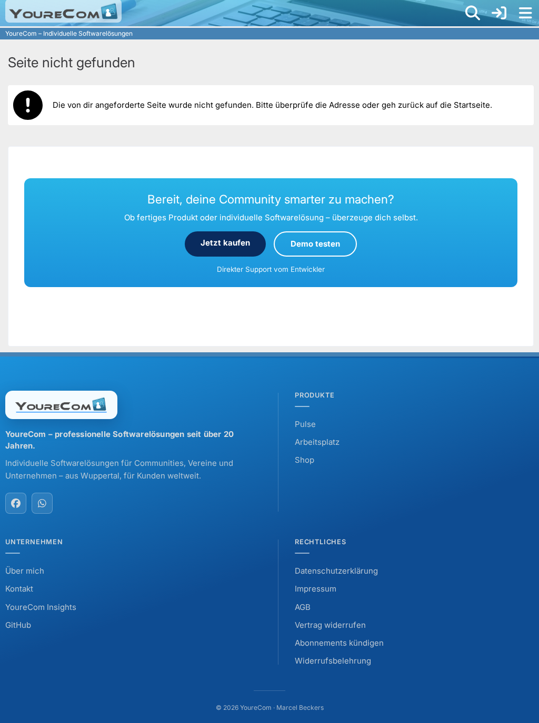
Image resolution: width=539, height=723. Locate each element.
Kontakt (19, 589)
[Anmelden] (499, 13)
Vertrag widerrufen (330, 625)
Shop (304, 460)
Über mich (24, 571)
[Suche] (472, 13)
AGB (303, 607)
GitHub (18, 625)
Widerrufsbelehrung (333, 661)
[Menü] (525, 13)
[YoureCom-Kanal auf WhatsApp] (42, 503)
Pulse (305, 424)
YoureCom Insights (40, 607)
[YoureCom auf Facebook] (15, 503)
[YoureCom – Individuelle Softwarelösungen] (63, 11)
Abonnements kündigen (339, 643)
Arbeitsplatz (317, 442)
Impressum (315, 589)
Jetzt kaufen (225, 243)
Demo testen (315, 244)
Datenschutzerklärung (336, 571)
